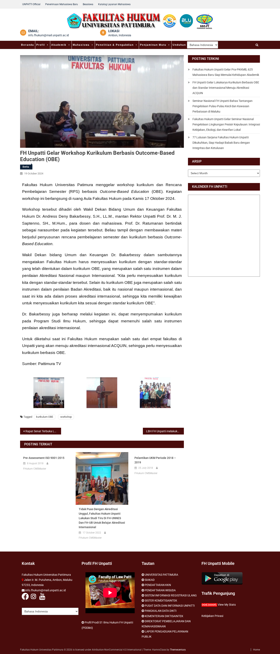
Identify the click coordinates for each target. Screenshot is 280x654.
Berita (26, 166)
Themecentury (178, 649)
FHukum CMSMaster (34, 468)
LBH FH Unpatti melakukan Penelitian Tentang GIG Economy (165, 431)
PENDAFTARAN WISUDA (160, 590)
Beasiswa (88, 4)
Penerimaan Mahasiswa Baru (61, 4)
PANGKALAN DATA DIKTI (160, 610)
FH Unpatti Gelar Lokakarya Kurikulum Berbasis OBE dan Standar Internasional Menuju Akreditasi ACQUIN (225, 88)
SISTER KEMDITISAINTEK (161, 600)
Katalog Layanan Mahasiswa (114, 4)
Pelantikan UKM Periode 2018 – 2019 (155, 460)
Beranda (27, 44)
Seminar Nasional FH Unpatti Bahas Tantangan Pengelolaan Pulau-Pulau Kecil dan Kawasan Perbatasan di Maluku (222, 106)
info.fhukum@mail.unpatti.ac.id (48, 35)
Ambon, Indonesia (119, 35)
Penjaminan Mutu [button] (153, 44)
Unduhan (179, 44)
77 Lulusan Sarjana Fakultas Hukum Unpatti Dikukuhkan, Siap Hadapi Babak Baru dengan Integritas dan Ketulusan (221, 143)
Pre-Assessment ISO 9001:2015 (43, 458)
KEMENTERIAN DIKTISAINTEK (164, 616)
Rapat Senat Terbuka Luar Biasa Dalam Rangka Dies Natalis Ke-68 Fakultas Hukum (43, 431)
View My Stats (227, 604)
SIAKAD (150, 579)
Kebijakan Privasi (212, 616)
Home (256, 649)
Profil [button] (40, 44)
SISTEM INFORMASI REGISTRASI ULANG (171, 595)
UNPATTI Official (31, 4)
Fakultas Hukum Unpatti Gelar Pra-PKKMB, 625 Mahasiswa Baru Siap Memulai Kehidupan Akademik (225, 72)
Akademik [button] (58, 44)
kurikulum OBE (44, 416)
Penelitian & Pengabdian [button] (115, 44)
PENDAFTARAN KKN (158, 585)
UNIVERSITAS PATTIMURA (161, 574)
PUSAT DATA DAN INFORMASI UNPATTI (170, 605)
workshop (66, 416)
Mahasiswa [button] (81, 44)
